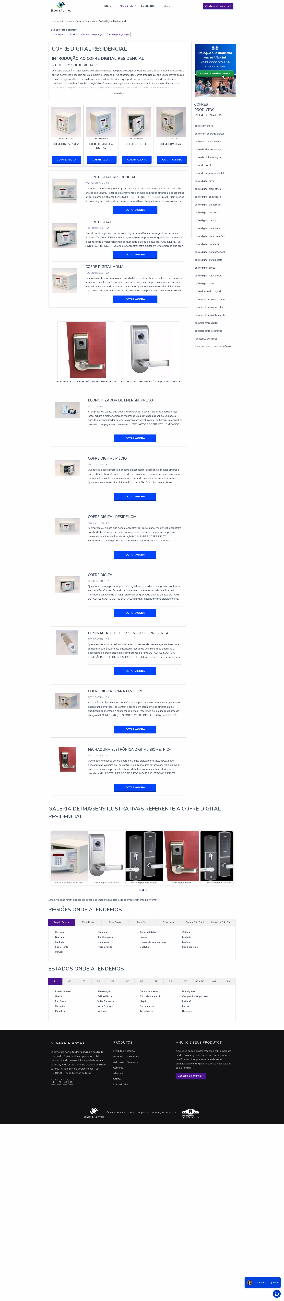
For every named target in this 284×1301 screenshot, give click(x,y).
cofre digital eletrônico (207, 212)
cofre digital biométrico (208, 189)
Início (107, 6)
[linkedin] (71, 1081)
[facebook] (53, 1081)
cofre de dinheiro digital (208, 157)
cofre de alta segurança (91, 34)
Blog (167, 6)
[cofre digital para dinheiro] (67, 701)
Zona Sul (142, 922)
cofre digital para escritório (210, 236)
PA (228, 981)
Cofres (117, 1079)
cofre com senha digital (208, 141)
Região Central (62, 922)
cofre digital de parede (208, 204)
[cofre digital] (64, 235)
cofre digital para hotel (207, 244)
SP (98, 981)
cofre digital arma (204, 181)
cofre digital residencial (208, 275)
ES (84, 981)
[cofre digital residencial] (64, 191)
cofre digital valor (204, 283)
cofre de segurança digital (117, 34)
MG (69, 981)
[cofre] (66, 122)
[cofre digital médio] (67, 468)
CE (185, 981)
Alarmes (118, 1073)
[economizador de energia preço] (67, 410)
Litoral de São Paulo (222, 922)
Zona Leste (169, 922)
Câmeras (118, 1068)
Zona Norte (88, 922)
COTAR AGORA (66, 159)
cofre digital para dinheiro (64, 34)
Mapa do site (120, 1084)
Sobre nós (148, 6)
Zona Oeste (115, 922)
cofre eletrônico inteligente (210, 315)
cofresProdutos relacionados (208, 110)
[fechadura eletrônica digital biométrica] (67, 759)
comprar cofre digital (206, 323)
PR (112, 981)
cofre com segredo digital (209, 134)
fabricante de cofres (206, 339)
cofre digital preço (205, 268)
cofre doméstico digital (208, 291)
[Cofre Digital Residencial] (86, 350)
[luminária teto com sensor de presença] (67, 642)
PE (156, 981)
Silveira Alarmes (68, 1043)
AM (214, 981)
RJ (55, 981)
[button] (139, 889)
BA (170, 981)
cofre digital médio (205, 220)
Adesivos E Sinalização (126, 1062)
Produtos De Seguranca (127, 1056)
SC (127, 981)
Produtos (126, 6)
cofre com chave (204, 126)
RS (141, 981)
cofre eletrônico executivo (209, 307)
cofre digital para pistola (208, 260)
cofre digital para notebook (210, 252)
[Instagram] (59, 1081)
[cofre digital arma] (64, 280)
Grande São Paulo (195, 922)
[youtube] (65, 1081)
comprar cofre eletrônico (209, 331)
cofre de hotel (203, 165)
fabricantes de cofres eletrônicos (213, 346)
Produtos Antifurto (124, 1051)
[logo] (61, 6)
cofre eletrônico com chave (210, 299)
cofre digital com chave (208, 197)
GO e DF (199, 981)
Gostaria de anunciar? (218, 6)
